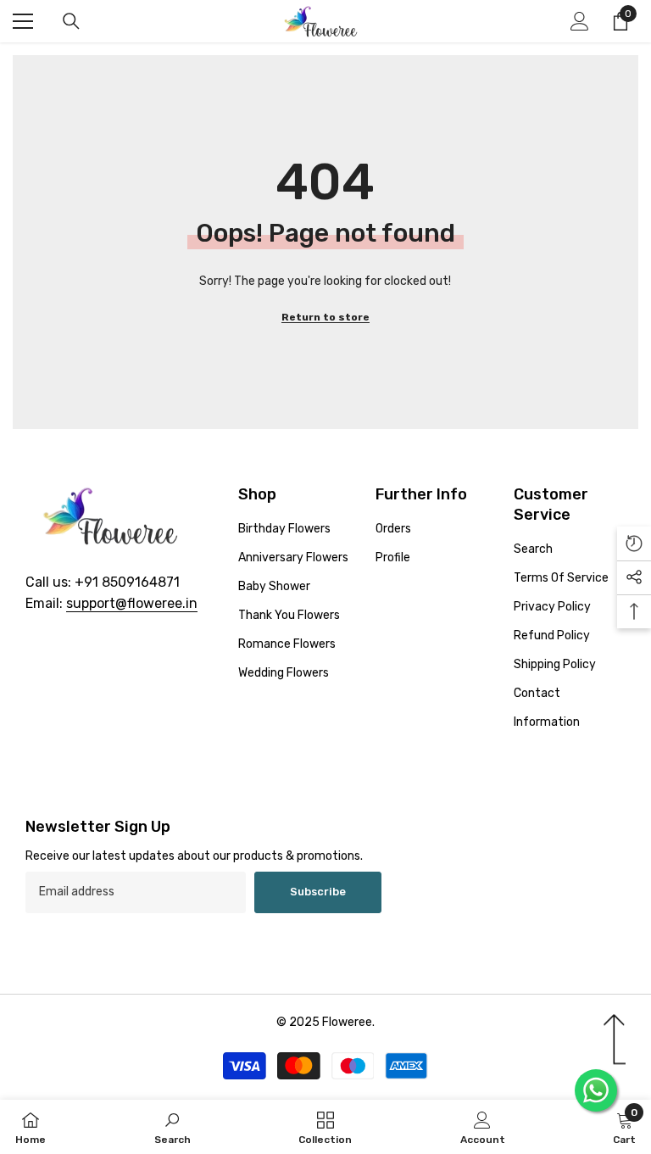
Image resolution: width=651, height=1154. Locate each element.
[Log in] (579, 21)
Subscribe (318, 891)
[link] (172, 1127)
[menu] (23, 21)
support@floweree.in (132, 603)
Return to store (325, 317)
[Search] (71, 21)
